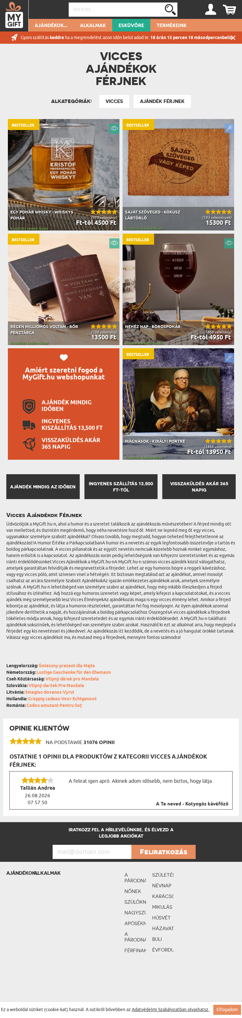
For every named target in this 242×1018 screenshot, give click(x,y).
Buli (157, 939)
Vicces (114, 101)
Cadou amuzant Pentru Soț (54, 706)
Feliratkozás (163, 851)
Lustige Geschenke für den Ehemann (74, 673)
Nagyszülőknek (135, 912)
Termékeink (172, 26)
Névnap (161, 885)
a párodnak (135, 877)
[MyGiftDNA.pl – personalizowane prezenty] (14, 15)
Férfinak (135, 950)
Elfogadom (227, 1009)
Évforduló (163, 950)
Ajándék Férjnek (162, 101)
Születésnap (163, 875)
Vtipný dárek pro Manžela (72, 679)
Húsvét (161, 917)
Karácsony (163, 896)
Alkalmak (93, 26)
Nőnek (132, 891)
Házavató (163, 928)
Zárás (233, 37)
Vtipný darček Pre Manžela (56, 686)
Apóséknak (135, 923)
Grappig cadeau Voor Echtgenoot (62, 699)
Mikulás (162, 907)
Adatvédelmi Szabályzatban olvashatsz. (170, 1009)
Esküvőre (131, 26)
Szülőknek (135, 902)
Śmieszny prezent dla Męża (67, 666)
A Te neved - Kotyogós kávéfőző (192, 804)
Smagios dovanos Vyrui (49, 693)
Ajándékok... (51, 26)
